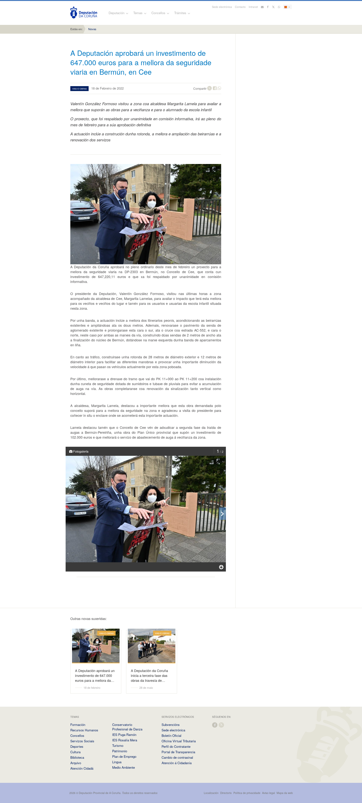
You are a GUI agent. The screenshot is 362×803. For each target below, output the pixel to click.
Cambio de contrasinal (177, 757)
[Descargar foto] (221, 567)
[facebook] (215, 724)
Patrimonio (119, 751)
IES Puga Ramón (124, 734)
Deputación (116, 12)
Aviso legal (268, 793)
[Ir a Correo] (262, 6)
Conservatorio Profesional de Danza (127, 726)
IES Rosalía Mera (124, 740)
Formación (77, 724)
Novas (92, 29)
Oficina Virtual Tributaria (179, 741)
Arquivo (75, 762)
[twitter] (221, 724)
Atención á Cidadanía (177, 762)
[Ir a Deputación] (83, 12)
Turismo (117, 745)
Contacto (240, 6)
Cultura (75, 751)
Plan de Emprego (124, 756)
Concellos (158, 12)
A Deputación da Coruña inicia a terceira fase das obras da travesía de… (149, 675)
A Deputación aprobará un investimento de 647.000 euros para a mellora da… (95, 675)
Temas (138, 12)
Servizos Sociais (82, 741)
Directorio (226, 793)
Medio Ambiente (123, 767)
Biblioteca (77, 757)
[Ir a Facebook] (267, 6)
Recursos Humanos (84, 730)
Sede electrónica (222, 6)
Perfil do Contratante (176, 746)
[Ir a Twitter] (273, 6)
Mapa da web (285, 793)
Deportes (76, 746)
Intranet (253, 6)
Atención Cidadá (81, 768)
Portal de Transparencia (178, 751)
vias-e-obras (79, 88)
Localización (211, 793)
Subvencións (171, 724)
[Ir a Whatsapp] (279, 6)
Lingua (116, 761)
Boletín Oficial (171, 735)
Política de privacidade (247, 793)
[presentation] (222, 513)
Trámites (180, 12)
